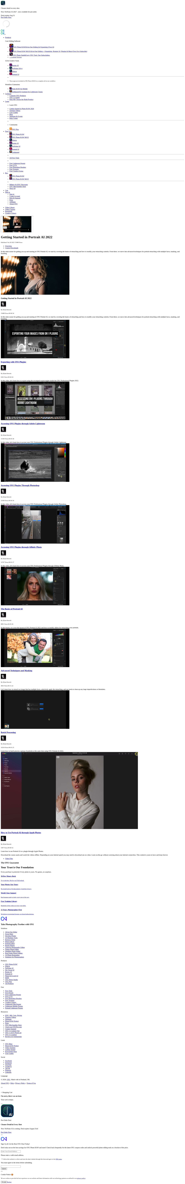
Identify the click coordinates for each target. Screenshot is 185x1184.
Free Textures (9, 1000)
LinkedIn (8, 1072)
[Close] (5, 34)
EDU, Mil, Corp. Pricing (13, 1015)
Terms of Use (31, 1083)
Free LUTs (9, 997)
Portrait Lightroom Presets (14, 1008)
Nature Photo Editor (12, 949)
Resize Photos (10, 945)
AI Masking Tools (11, 938)
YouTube (8, 1065)
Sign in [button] (7, 192)
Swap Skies (9, 934)
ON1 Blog (8, 1044)
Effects (7, 966)
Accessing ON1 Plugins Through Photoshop (20, 485)
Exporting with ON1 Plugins (13, 362)
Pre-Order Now (6, 17)
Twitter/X (8, 1066)
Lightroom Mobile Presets (14, 1006)
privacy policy (81, 1178)
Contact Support (10, 1029)
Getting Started (10, 1050)
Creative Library (10, 1002)
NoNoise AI (9, 968)
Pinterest (8, 1070)
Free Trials (8, 991)
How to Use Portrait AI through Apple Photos (21, 832)
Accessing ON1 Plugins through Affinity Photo (21, 547)
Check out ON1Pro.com (13, 1027)
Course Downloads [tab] (11, 248)
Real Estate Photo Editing (13, 953)
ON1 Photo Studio (11, 980)
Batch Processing (8, 732)
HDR (7, 978)
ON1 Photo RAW (11, 964)
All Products (9, 983)
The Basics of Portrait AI (12, 609)
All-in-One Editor (11, 932)
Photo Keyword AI (11, 976)
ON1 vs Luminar (11, 1035)
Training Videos (10, 1017)
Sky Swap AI (9, 970)
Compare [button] (8, 94)
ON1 (8, 1079)
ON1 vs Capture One (12, 1031)
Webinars (8, 1019)
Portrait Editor (10, 943)
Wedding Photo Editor (12, 951)
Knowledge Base (11, 1051)
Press (7, 1023)
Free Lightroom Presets (13, 995)
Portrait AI (8, 974)
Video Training (10, 1048)
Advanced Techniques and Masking (16, 670)
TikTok (7, 1068)
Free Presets (9, 993)
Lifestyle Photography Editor (15, 947)
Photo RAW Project (12, 1021)
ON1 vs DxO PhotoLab (13, 1033)
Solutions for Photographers (14, 957)
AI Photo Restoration (12, 955)
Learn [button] (7, 101)
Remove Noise (10, 940)
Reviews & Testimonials (13, 1037)
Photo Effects (9, 942)
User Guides (9, 1053)
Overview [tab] (8, 246)
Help (12, 1083)
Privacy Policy (20, 1083)
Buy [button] (6, 173)
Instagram (8, 1063)
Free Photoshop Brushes (13, 998)
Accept (4, 1182)
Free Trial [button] (8, 131)
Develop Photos (10, 936)
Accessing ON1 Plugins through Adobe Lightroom (23, 423)
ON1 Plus (8, 982)
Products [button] (8, 37)
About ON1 (5, 1083)
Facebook (8, 1061)
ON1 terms (59, 1159)
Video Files (9, 858)
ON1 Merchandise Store (13, 1025)
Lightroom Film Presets (13, 1004)
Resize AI (8, 972)
